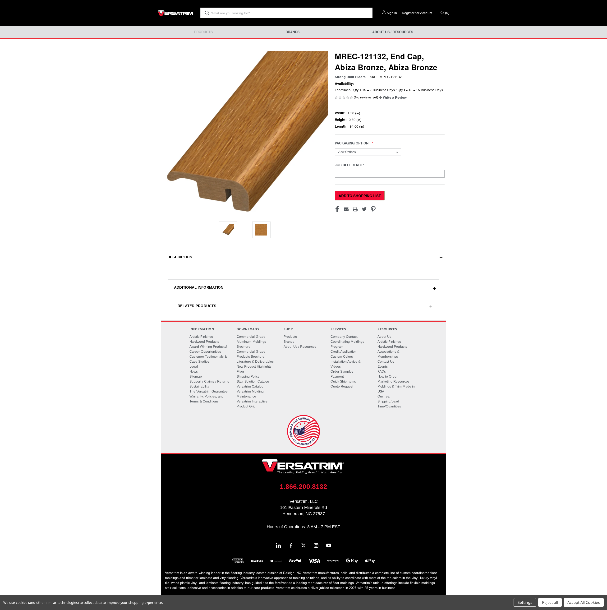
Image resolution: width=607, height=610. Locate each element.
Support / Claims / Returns (209, 381)
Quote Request (342, 386)
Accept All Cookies (583, 602)
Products (203, 31)
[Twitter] (364, 209)
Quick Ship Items (343, 381)
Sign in (392, 13)
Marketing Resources (393, 381)
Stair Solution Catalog (253, 381)
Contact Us (385, 361)
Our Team (384, 396)
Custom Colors (342, 356)
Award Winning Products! (208, 346)
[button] (393, 97)
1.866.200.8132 (303, 486)
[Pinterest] (373, 209)
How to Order (387, 376)
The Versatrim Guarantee (208, 391)
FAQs (381, 371)
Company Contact (344, 336)
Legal (193, 366)
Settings (525, 602)
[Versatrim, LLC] (175, 13)
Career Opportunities (205, 351)
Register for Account (417, 13)
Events (382, 366)
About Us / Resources (392, 31)
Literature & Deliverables (255, 361)
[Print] (355, 209)
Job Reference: (350, 164)
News (193, 371)
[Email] (346, 209)
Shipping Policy (248, 376)
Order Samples (342, 371)
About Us (384, 336)
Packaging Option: (353, 143)
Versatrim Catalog (250, 386)
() (446, 13)
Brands (292, 31)
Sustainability (199, 386)
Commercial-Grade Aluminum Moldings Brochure (251, 341)
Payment (337, 376)
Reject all (550, 602)
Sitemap (195, 376)
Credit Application (344, 351)
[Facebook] (337, 209)
